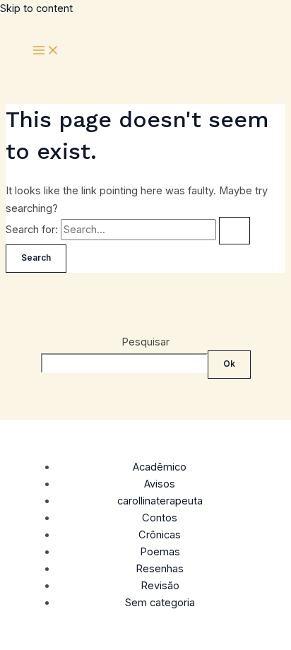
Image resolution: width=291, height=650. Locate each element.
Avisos (159, 484)
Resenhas (160, 568)
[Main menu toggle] (46, 51)
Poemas (160, 551)
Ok (229, 364)
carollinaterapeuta (160, 501)
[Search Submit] (234, 231)
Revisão (160, 585)
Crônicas (159, 534)
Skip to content (36, 8)
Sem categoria (160, 602)
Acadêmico (159, 467)
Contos (159, 518)
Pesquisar (145, 342)
